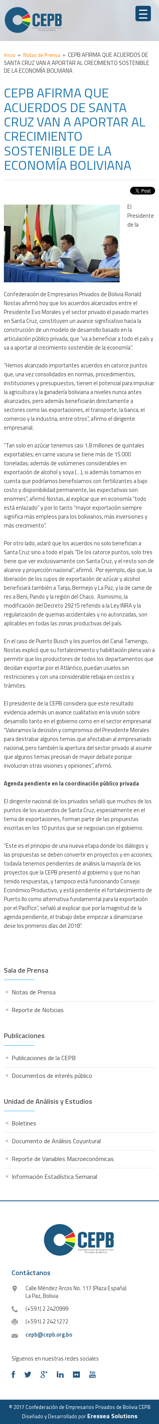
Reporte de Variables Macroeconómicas (63, 1158)
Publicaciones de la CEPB (44, 1057)
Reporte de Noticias (38, 1009)
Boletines (24, 1123)
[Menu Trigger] (143, 13)
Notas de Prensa (34, 992)
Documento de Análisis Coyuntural (56, 1141)
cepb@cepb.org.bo (48, 1334)
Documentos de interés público (52, 1075)
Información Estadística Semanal (54, 1176)
